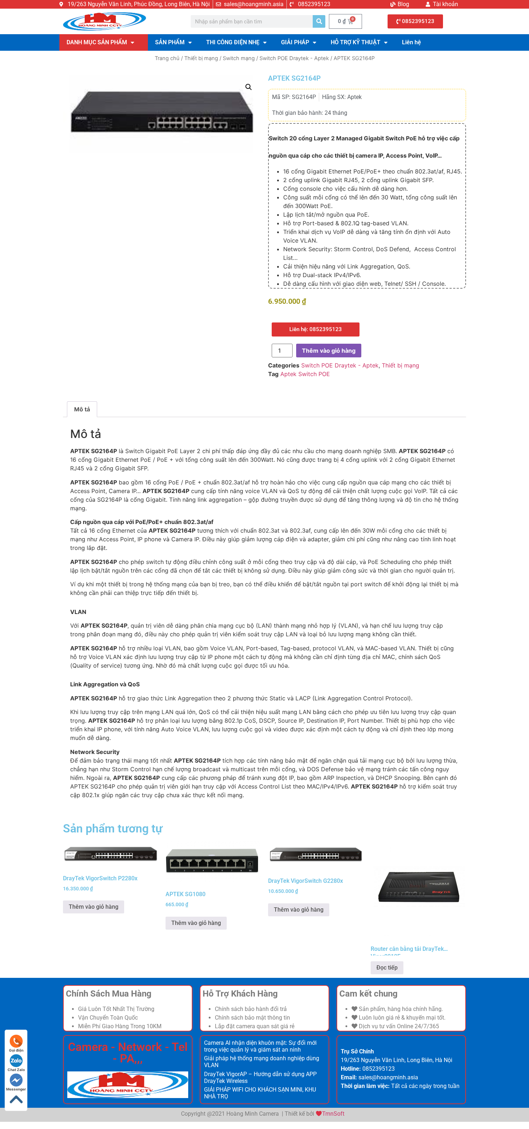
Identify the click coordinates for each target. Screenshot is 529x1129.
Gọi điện (16, 1050)
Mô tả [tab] (82, 409)
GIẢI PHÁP (295, 42)
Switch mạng (239, 58)
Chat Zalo (16, 1069)
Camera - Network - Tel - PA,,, (127, 1052)
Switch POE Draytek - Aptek (294, 58)
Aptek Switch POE (305, 374)
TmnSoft (333, 1113)
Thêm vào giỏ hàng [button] (93, 906)
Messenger (16, 1089)
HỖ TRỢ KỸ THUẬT (355, 42)
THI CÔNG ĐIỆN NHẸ (232, 42)
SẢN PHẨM (170, 42)
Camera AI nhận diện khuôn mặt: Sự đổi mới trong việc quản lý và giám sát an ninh (260, 1046)
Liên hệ (411, 42)
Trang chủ (167, 58)
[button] (248, 87)
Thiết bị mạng (201, 58)
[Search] (319, 21)
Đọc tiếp (387, 967)
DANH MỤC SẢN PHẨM (97, 42)
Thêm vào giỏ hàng (329, 350)
